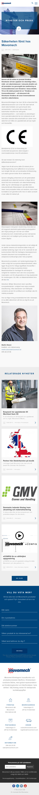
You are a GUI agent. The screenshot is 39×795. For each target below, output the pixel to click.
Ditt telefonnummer (9, 626)
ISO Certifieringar (32, 778)
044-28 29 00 (10, 745)
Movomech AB (10, 707)
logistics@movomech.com (29, 730)
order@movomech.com (29, 728)
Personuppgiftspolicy (8, 778)
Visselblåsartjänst (20, 778)
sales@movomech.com (10, 748)
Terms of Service (23, 657)
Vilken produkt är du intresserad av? (16, 633)
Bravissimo (25, 792)
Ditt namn (5, 610)
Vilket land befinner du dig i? (13, 641)
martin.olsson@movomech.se (11, 350)
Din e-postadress (8, 618)
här (8, 280)
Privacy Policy (10, 657)
